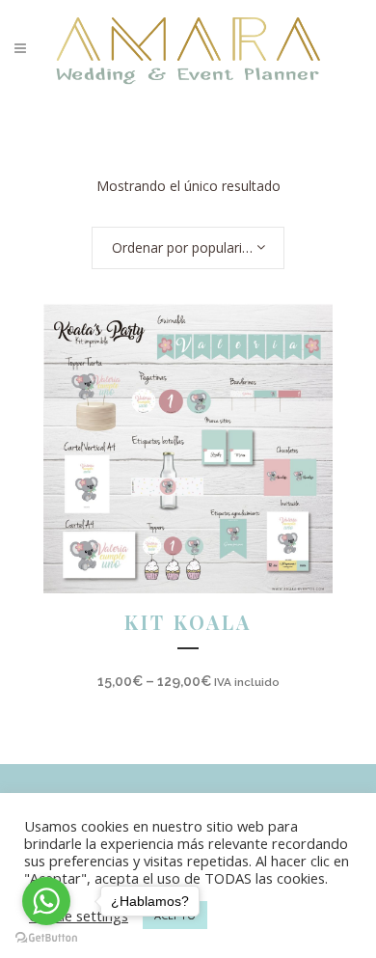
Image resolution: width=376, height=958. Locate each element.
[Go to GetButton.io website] (46, 938)
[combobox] (188, 248)
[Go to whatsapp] (46, 901)
